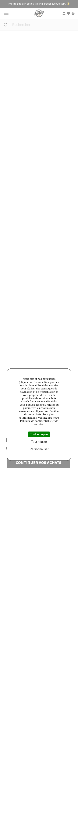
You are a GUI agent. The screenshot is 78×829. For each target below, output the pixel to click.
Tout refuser (39, 441)
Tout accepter (39, 434)
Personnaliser (39, 449)
